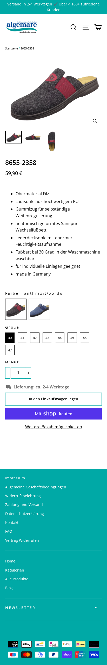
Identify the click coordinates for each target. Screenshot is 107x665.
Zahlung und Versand (24, 504)
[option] (53, 92)
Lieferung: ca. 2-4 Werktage (41, 387)
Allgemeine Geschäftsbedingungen (35, 487)
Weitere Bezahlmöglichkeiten (53, 427)
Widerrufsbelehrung (23, 495)
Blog (9, 587)
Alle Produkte (16, 578)
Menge (12, 362)
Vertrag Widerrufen (22, 540)
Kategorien (14, 570)
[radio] (15, 309)
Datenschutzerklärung (24, 513)
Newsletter (20, 607)
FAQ (8, 531)
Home (10, 561)
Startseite (11, 48)
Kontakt (11, 522)
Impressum (15, 477)
